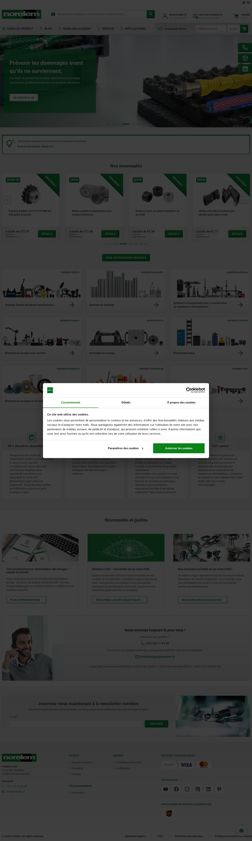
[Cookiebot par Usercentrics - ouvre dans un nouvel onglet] (189, 390)
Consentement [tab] (70, 402)
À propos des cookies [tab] (181, 402)
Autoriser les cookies (178, 448)
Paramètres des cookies (123, 448)
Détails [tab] (126, 402)
